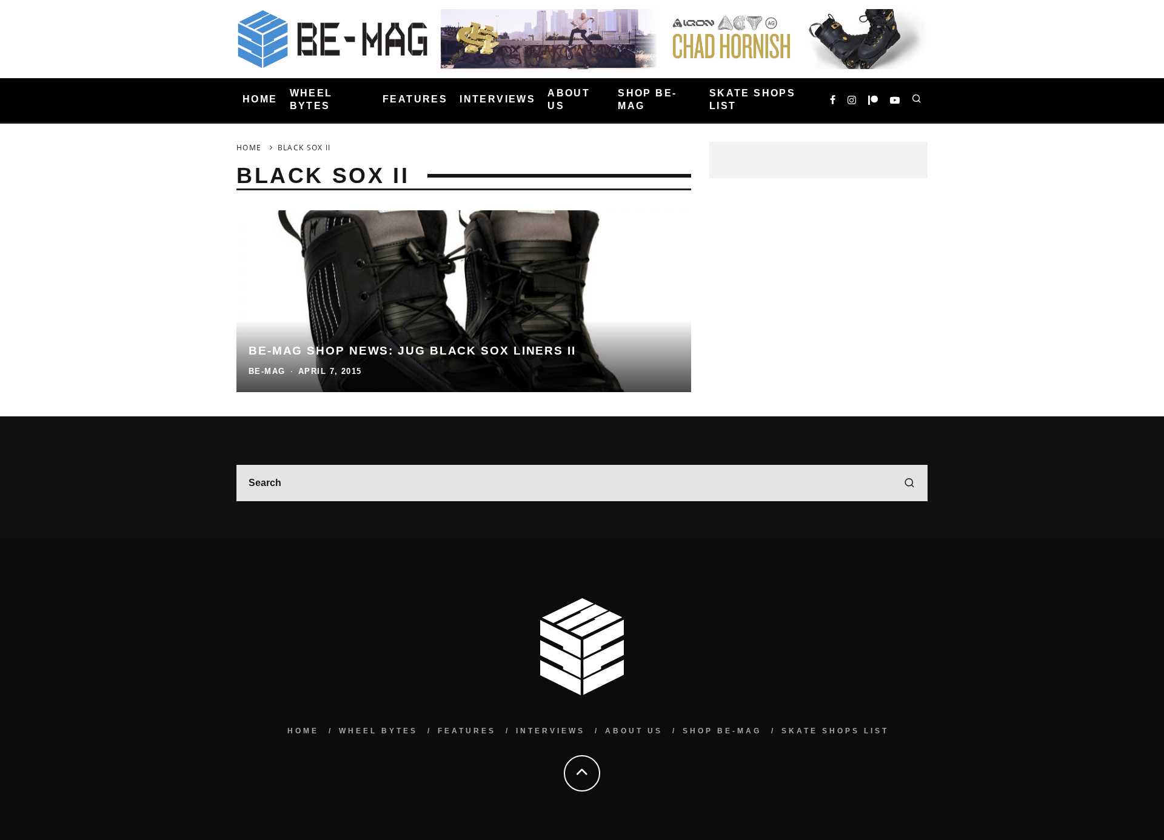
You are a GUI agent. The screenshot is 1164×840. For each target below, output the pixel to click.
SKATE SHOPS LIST (752, 99)
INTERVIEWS (497, 100)
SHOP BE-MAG (647, 99)
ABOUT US (568, 99)
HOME (260, 100)
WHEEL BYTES (311, 99)
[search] (909, 483)
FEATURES (415, 100)
